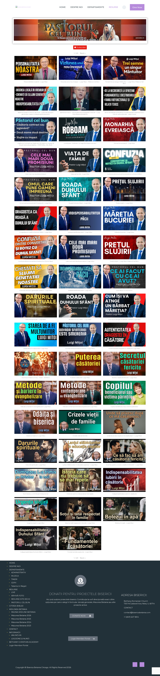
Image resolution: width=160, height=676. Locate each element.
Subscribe (81, 47)
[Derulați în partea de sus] (154, 670)
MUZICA (15, 576)
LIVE (13, 592)
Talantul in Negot (18, 586)
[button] (83, 53)
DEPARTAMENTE (16, 570)
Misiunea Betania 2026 (21, 615)
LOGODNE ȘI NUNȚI (20, 638)
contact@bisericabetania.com (137, 612)
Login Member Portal (18, 645)
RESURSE (13, 589)
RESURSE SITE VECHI (20, 599)
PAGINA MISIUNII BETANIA (23, 612)
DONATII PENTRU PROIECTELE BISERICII (80, 594)
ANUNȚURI (16, 635)
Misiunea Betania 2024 (21, 622)
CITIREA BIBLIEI (16, 606)
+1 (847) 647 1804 (131, 617)
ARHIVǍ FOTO (17, 596)
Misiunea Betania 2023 (21, 625)
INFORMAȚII (14, 632)
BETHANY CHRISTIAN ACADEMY (23, 642)
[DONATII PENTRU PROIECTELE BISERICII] (80, 581)
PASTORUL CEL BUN (20, 602)
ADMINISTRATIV (18, 572)
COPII (13, 583)
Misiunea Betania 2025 (21, 619)
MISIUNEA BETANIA (18, 609)
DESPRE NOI (15, 566)
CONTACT (13, 629)
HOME (12, 563)
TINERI (14, 579)
